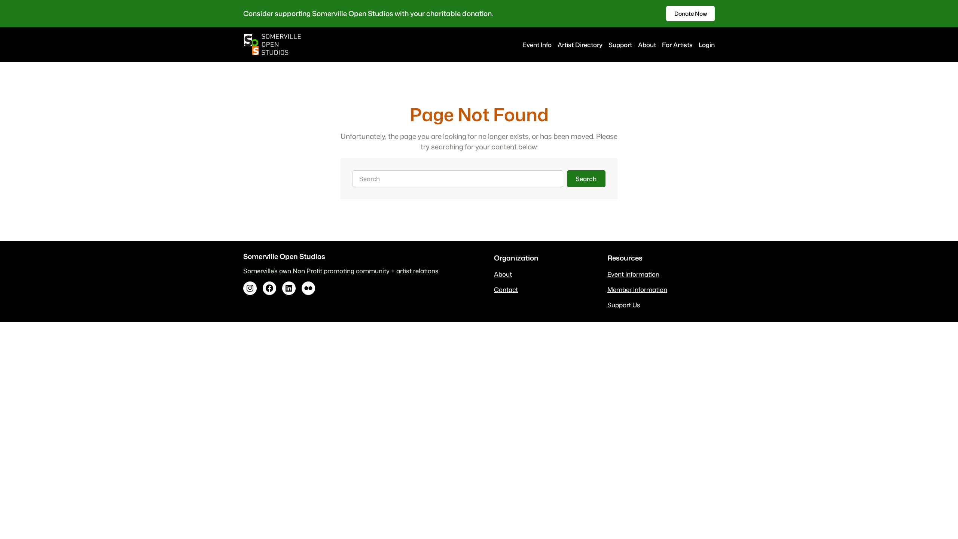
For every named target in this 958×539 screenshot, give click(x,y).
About (503, 274)
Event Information (633, 274)
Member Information (637, 289)
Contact (506, 289)
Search (586, 178)
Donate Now (690, 13)
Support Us (623, 305)
